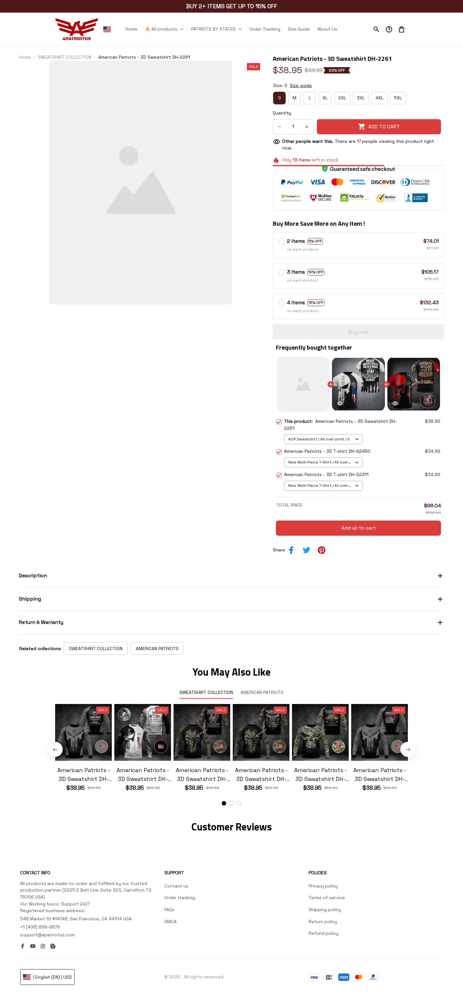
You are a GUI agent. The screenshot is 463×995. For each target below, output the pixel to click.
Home (25, 57)
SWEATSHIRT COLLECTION (64, 57)
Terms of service (327, 897)
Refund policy (323, 933)
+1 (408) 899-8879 (40, 927)
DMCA (170, 921)
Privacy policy (323, 886)
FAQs (169, 909)
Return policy (323, 921)
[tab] (224, 803)
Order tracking (179, 897)
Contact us (176, 886)
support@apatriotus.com (47, 935)
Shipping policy (325, 909)
